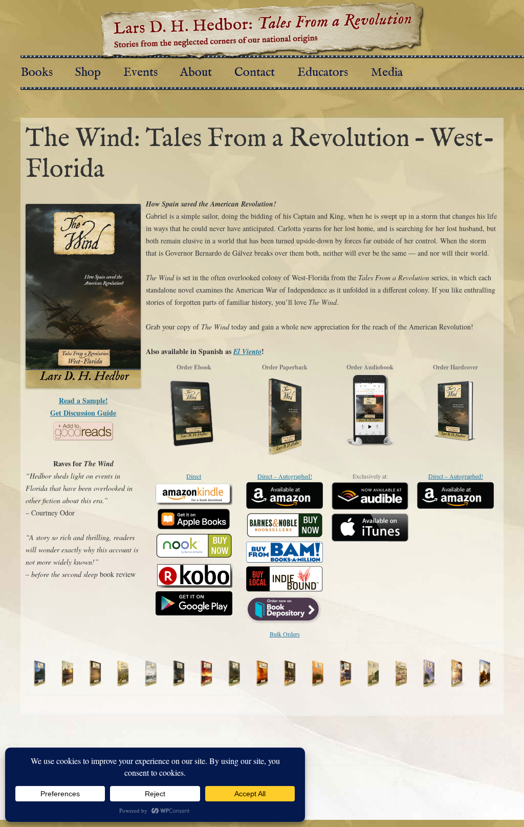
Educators (322, 72)
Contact (254, 72)
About (196, 72)
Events (140, 72)
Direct (193, 476)
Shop (88, 72)
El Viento (247, 351)
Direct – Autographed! (284, 476)
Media (386, 72)
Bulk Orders (285, 634)
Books (36, 72)
